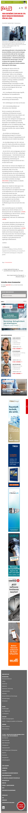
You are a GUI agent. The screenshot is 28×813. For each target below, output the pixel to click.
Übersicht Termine (5, 728)
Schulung (4, 716)
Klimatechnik (4, 683)
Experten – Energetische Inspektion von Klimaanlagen (12, 721)
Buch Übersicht (5, 737)
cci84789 (4, 219)
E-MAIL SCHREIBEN (16, 348)
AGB (3, 797)
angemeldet (8, 285)
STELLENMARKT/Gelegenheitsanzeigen (10, 773)
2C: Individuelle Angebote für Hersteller (11, 778)
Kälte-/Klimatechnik (6, 742)
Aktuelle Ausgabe (5, 708)
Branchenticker (5, 674)
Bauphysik (4, 752)
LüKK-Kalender (5, 765)
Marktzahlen (4, 693)
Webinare (4, 724)
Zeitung (3, 706)
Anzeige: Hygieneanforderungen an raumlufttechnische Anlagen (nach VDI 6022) (13, 270)
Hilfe (3, 787)
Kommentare (4, 768)
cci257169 (23, 228)
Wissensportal (5, 676)
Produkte (4, 770)
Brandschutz (4, 755)
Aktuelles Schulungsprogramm (8, 718)
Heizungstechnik (5, 757)
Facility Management (6, 760)
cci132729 (23, 211)
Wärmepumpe (4, 700)
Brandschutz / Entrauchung (7, 688)
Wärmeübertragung (6, 698)
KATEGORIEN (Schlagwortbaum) (8, 790)
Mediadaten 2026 (5, 780)
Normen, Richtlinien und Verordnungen (9, 696)
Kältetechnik (4, 686)
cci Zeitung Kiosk (5, 713)
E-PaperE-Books (20, 806)
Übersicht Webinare (6, 726)
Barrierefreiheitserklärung (8, 802)
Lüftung (3, 681)
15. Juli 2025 (4, 23)
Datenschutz (5, 795)
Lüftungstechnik (5, 745)
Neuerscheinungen (5, 740)
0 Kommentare (17, 23)
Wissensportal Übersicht (7, 678)
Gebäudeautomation (6, 691)
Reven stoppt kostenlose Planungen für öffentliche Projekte (15, 276)
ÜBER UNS (4, 782)
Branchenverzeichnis (6, 775)
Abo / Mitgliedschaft (6, 711)
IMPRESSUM (4, 800)
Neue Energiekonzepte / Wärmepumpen (9, 750)
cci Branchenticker (8, 262)
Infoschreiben (5, 180)
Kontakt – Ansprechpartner (8, 785)
